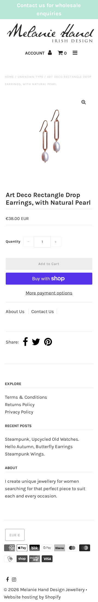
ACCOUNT (35, 53)
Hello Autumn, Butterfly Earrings (39, 446)
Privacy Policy (19, 412)
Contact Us (42, 311)
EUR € (15, 535)
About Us (16, 311)
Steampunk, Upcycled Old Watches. (42, 439)
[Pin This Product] (48, 342)
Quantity (13, 241)
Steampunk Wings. (25, 454)
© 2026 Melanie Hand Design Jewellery (44, 589)
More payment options (49, 293)
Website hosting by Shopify (32, 597)
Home (9, 77)
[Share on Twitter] (36, 342)
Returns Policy (20, 404)
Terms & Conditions (26, 397)
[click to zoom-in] (84, 102)
